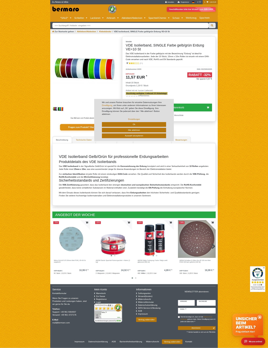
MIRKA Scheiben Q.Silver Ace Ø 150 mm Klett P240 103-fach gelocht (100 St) (195, 261)
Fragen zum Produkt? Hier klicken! (85, 127)
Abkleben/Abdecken (132, 18)
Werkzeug (191, 18)
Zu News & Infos (60, 2)
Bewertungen (181, 140)
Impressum (79, 341)
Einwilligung (107, 105)
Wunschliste (178, 115)
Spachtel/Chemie (157, 18)
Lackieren (95, 18)
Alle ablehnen (134, 130)
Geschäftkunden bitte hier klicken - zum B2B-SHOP (191, 9)
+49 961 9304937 (68, 312)
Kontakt (188, 341)
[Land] (193, 2)
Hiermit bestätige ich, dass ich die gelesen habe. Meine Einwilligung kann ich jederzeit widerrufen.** (198, 319)
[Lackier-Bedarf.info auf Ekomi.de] (112, 9)
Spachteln (204, 18)
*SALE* (64, 18)
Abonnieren (196, 328)
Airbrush (111, 18)
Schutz (176, 18)
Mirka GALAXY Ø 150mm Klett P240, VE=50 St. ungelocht (70, 261)
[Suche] (212, 25)
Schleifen (79, 18)
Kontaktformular (59, 293)
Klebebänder (105, 31)
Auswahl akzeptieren (134, 136)
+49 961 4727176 (68, 315)
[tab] (62, 140)
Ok (134, 124)
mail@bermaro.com (61, 323)
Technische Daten (84, 140)
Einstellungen (134, 119)
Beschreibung (62, 140)
